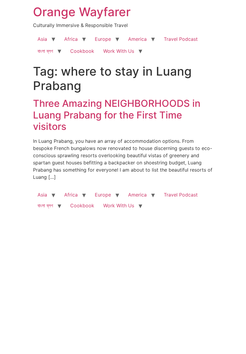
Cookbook (82, 51)
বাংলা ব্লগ (45, 51)
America (137, 39)
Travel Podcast (181, 39)
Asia (42, 39)
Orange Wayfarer (81, 11)
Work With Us (118, 51)
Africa (71, 39)
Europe (103, 39)
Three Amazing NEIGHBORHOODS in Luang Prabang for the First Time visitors (116, 115)
